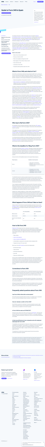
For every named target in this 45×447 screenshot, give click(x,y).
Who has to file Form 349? (5, 39)
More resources (4, 4)
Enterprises (25, 393)
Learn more (36, 22)
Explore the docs (37, 380)
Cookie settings (36, 405)
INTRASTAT (34, 312)
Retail (24, 420)
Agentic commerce (26, 396)
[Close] (43, 442)
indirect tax (34, 95)
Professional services (26, 418)
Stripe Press (36, 414)
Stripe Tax (33, 97)
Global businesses (26, 402)
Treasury (13, 424)
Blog (34, 396)
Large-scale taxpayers (17, 237)
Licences (35, 403)
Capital (13, 398)
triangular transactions (16, 139)
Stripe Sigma (14, 420)
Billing (13, 397)
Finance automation (26, 401)
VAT (32, 91)
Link (13, 412)
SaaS (24, 408)
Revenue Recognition (15, 419)
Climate (13, 401)
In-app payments (25, 403)
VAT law (18, 116)
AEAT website (21, 245)
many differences (22, 43)
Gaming (24, 412)
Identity (13, 408)
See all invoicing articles (5, 357)
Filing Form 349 (15, 228)
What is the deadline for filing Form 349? (5, 42)
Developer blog (25, 438)
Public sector (25, 419)
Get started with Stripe (6, 12)
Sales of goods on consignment (19, 81)
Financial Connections (15, 407)
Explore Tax (25, 379)
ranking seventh (29, 39)
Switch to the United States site (27, 444)
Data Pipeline (14, 404)
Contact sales (40, 1)
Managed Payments (15, 413)
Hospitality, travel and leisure (27, 413)
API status (24, 433)
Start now (3, 378)
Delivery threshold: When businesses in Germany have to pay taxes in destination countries (28, 355)
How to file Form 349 (4, 46)
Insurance (24, 414)
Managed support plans (37, 420)
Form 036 (18, 131)
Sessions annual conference (38, 398)
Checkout (13, 399)
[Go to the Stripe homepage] (2, 392)
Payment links (14, 414)
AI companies (25, 409)
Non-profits (25, 417)
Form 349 (18, 49)
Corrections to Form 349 (5, 48)
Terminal (13, 423)
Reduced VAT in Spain (16, 356)
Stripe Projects (25, 437)
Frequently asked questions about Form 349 (5, 50)
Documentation (25, 431)
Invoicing (13, 409)
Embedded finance (26, 399)
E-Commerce (25, 398)
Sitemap (35, 404)
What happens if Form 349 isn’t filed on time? (5, 44)
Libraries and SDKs (26, 436)
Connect (13, 402)
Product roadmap (36, 410)
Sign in (35, 1)
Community (36, 397)
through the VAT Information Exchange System (32, 101)
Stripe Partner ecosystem (27, 426)
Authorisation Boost (15, 396)
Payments (13, 415)
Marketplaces (25, 404)
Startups (24, 394)
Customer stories (36, 394)
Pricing (26, 1)
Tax (9, 4)
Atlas (13, 394)
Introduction (3, 35)
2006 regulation (26, 111)
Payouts (13, 417)
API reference (25, 432)
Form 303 (22, 87)
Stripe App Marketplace (26, 425)
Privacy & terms (36, 399)
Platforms (24, 407)
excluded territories (37, 104)
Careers (35, 411)
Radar (13, 418)
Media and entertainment (27, 415)
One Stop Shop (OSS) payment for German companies (22, 357)
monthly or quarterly (25, 148)
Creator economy (26, 410)
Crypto (13, 403)
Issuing (13, 410)
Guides (35, 393)
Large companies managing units (19, 239)
